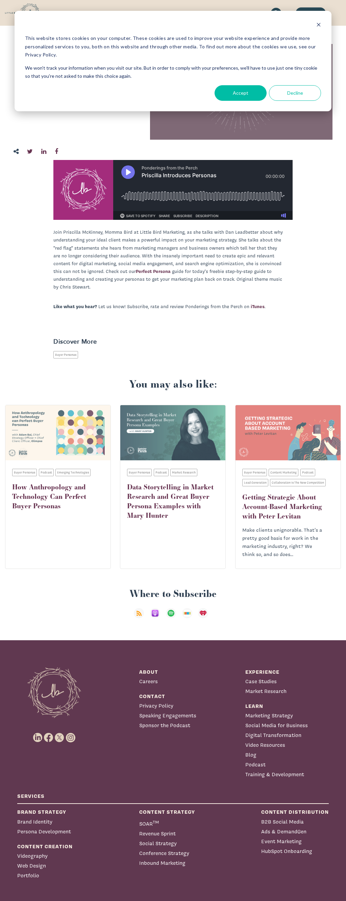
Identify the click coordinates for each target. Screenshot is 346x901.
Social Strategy (158, 843)
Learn (254, 706)
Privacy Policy (156, 705)
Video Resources (265, 744)
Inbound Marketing (162, 863)
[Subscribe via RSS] (141, 617)
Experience (262, 671)
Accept (240, 93)
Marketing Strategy (269, 715)
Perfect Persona (153, 271)
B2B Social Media (282, 821)
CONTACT (152, 696)
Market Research (266, 691)
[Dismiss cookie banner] (318, 25)
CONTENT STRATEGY (167, 811)
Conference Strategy (164, 853)
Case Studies (261, 681)
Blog (250, 754)
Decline (295, 93)
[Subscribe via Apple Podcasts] (157, 617)
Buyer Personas (65, 355)
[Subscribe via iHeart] (205, 617)
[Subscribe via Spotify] (173, 617)
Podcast (255, 764)
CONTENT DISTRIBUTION (295, 811)
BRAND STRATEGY (41, 811)
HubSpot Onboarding (286, 851)
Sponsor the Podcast (164, 725)
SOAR (149, 823)
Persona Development (44, 831)
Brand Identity (34, 821)
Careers (148, 681)
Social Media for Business (276, 725)
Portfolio (28, 875)
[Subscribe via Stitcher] (189, 617)
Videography (32, 855)
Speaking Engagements (167, 715)
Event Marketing (281, 841)
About (148, 671)
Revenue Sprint (157, 833)
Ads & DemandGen (283, 831)
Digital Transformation (273, 735)
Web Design (31, 865)
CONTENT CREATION (45, 846)
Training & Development (274, 774)
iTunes (258, 306)
